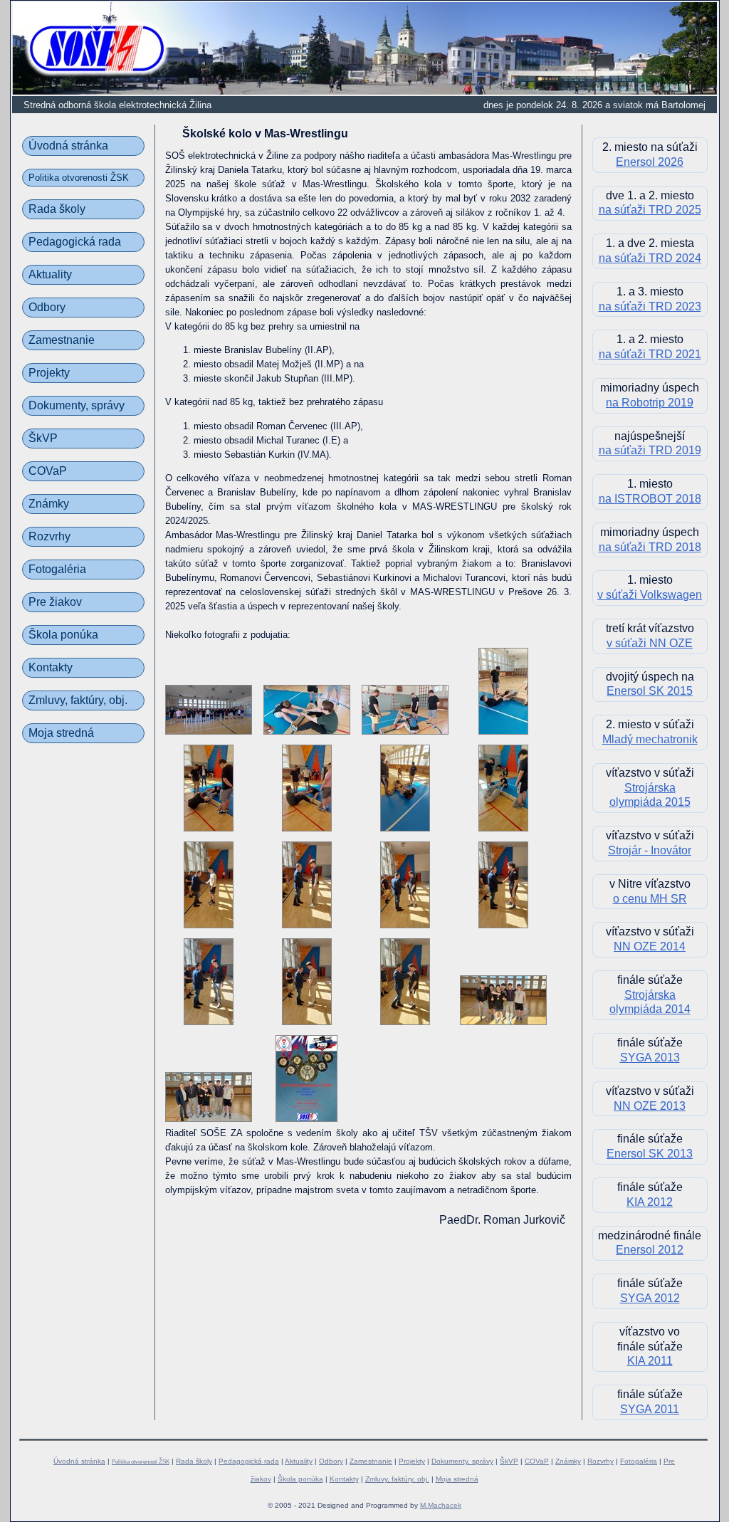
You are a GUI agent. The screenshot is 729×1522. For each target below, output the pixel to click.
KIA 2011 (650, 1361)
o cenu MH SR (650, 899)
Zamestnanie (61, 340)
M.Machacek (440, 1505)
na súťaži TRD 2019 (650, 450)
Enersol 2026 (649, 162)
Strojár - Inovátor (649, 850)
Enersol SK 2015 (650, 691)
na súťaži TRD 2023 (650, 306)
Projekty (49, 373)
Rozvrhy (49, 536)
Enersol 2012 (649, 1250)
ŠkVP (43, 438)
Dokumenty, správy (76, 405)
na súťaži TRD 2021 (650, 354)
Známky (48, 504)
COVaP (47, 471)
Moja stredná (61, 733)
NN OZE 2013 (650, 1106)
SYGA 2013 (650, 1057)
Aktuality (50, 274)
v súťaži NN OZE (650, 643)
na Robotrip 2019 (649, 403)
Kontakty (50, 667)
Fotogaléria (57, 569)
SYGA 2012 (650, 1298)
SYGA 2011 (649, 1409)
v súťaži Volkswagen (649, 595)
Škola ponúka (63, 635)
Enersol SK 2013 (650, 1154)
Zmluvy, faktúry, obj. (77, 700)
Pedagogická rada (74, 242)
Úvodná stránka (68, 146)
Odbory (46, 307)
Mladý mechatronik (650, 739)
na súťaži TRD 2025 (650, 210)
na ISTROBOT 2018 (650, 499)
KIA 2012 (649, 1202)
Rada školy (56, 209)
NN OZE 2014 (650, 946)
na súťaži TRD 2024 (650, 258)
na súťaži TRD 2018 (650, 547)
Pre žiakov (55, 602)
